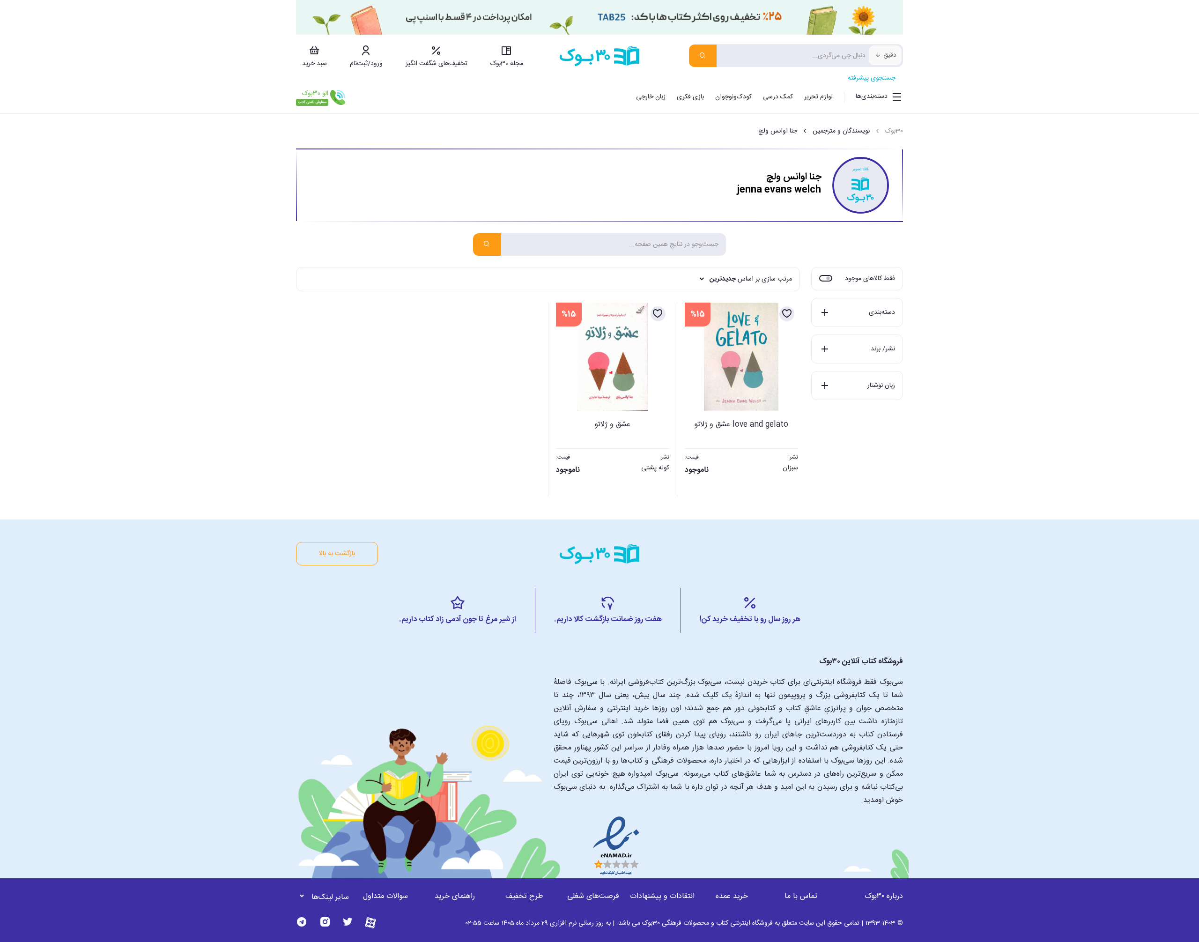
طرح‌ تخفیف (524, 896)
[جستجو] (703, 56)
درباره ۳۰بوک (884, 896)
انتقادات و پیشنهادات (662, 896)
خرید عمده (732, 896)
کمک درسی (778, 97)
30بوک (894, 131)
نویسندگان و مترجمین (841, 131)
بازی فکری (690, 97)
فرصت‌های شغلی (593, 896)
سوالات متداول (385, 896)
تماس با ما (801, 896)
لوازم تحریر (818, 97)
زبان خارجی (651, 97)
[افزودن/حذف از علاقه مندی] (786, 313)
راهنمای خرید (455, 896)
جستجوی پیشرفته (872, 78)
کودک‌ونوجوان (733, 97)
